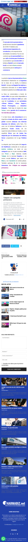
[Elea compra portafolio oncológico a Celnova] (14, 441)
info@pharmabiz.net (18, 524)
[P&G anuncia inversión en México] (5, 289)
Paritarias (4, 405)
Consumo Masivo (8, 8)
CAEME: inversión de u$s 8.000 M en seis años (12, 387)
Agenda (3, 291)
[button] (2, 5)
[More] (21, 246)
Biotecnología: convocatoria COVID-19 (7, 256)
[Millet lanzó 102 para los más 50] (5, 325)
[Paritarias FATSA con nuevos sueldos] (14, 403)
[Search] (24, 5)
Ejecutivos (4, 425)
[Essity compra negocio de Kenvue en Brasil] (5, 303)
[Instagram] (10, 534)
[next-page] (5, 330)
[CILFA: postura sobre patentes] (14, 480)
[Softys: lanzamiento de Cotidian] (5, 296)
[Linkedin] (13, 534)
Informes (3, 464)
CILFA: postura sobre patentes (9, 486)
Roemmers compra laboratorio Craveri (12, 466)
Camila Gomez (4, 410)
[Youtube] (17, 534)
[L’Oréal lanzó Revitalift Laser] (5, 317)
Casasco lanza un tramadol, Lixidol (22, 255)
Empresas (4, 384)
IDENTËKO (24, 540)
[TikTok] (15, 534)
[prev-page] (2, 330)
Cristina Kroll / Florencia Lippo (7, 468)
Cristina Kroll (14, 272)
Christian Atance (4, 390)
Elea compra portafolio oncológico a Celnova (13, 447)
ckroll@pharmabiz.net (18, 274)
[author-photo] (14, 270)
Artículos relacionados (11, 282)
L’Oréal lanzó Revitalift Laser (18, 316)
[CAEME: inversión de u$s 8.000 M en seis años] (14, 382)
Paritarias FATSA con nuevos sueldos (11, 408)
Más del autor (6, 284)
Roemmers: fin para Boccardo (9, 427)
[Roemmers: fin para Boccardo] (14, 422)
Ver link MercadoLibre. (8, 113)
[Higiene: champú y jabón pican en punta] (5, 310)
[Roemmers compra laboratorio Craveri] (14, 461)
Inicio (2, 8)
